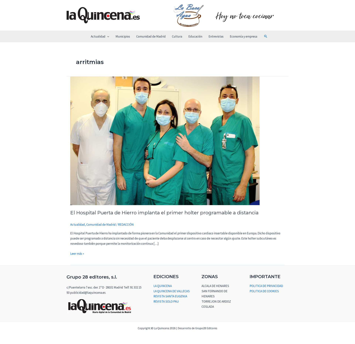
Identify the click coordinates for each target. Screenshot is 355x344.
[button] (107, 36)
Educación (195, 36)
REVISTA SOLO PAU (166, 301)
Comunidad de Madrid (151, 36)
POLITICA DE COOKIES (264, 291)
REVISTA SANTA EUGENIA (170, 296)
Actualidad (98, 36)
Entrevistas (216, 36)
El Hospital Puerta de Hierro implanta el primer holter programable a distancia (164, 213)
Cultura (177, 36)
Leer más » (77, 253)
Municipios (123, 36)
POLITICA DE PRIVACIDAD (266, 286)
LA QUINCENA (162, 286)
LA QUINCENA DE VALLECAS (171, 291)
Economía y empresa (243, 36)
